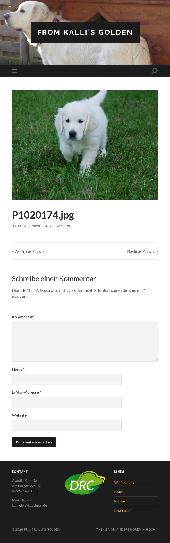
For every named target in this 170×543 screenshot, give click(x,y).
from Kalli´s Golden (85, 32)
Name (18, 369)
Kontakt (120, 501)
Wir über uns (124, 482)
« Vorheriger (29, 251)
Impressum (122, 510)
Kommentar (23, 316)
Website (19, 415)
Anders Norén (128, 529)
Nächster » (142, 251)
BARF (118, 492)
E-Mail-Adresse (26, 392)
